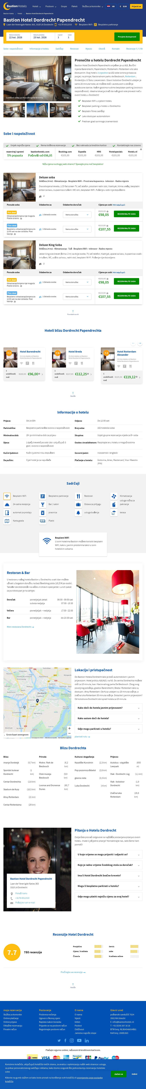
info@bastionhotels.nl (123, 1022)
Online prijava (10, 1022)
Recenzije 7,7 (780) (135, 48)
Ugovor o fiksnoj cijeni (49, 1018)
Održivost (79, 1029)
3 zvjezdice (103, 72)
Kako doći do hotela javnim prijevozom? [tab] (100, 707)
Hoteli (36, 6)
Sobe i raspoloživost (13, 48)
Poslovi (78, 1025)
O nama (78, 1014)
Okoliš (102, 48)
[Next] (66, 78)
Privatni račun (10, 1029)
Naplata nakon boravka (50, 1022)
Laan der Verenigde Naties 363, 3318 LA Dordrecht (30, 24)
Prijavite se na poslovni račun (53, 1025)
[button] (136, 6)
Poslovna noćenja (47, 1014)
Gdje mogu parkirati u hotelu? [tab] (94, 728)
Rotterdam (130, 76)
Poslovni (49, 6)
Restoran (74, 48)
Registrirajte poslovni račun (52, 1029)
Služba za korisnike (91, 6)
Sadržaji (59, 48)
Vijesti (77, 1018)
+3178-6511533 (65, 24)
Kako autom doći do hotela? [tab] (93, 718)
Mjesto (89, 48)
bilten (77, 1022)
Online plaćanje (11, 1018)
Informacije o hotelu (39, 48)
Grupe (64, 6)
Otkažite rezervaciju (12, 1025)
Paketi (74, 6)
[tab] (108, 854)
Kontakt (115, 48)
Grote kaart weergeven (17, 734)
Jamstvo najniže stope (85, 1033)
